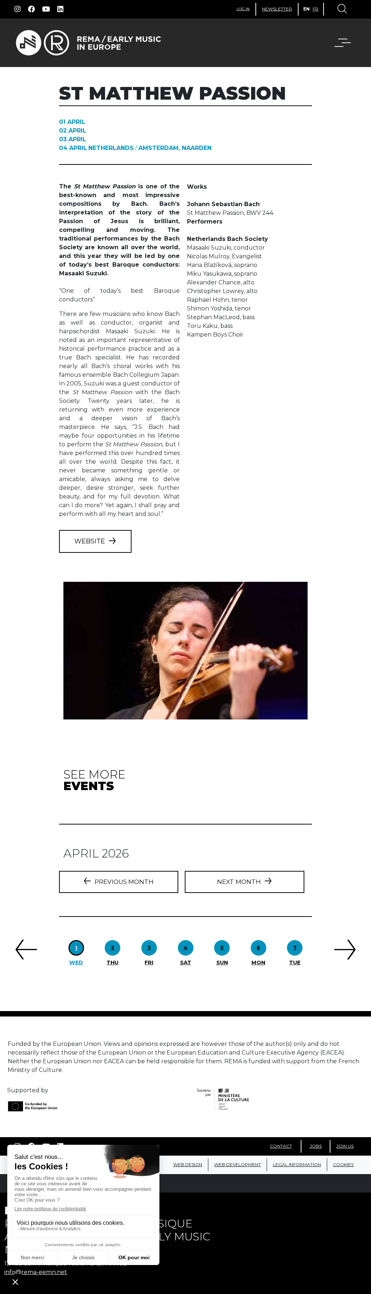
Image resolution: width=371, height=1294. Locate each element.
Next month (239, 881)
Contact (281, 1146)
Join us (345, 1146)
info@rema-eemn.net (35, 1272)
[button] (338, 42)
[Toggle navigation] (341, 9)
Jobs (316, 1146)
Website (89, 541)
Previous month (124, 881)
